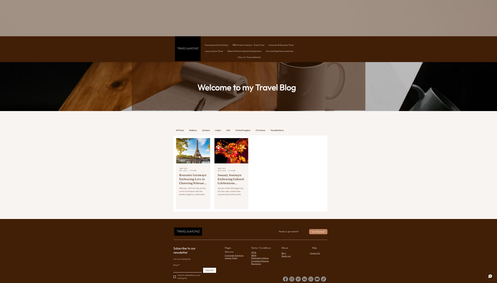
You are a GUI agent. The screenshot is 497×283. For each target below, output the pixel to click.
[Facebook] (285, 279)
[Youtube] (317, 279)
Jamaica (206, 130)
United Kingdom (242, 130)
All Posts (180, 130)
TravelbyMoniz (277, 130)
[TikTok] (323, 279)
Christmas (260, 130)
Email (176, 265)
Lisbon (218, 130)
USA (228, 130)
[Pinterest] (298, 279)
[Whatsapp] (310, 279)
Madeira (193, 130)
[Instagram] (291, 279)
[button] (318, 231)
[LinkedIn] (304, 279)
